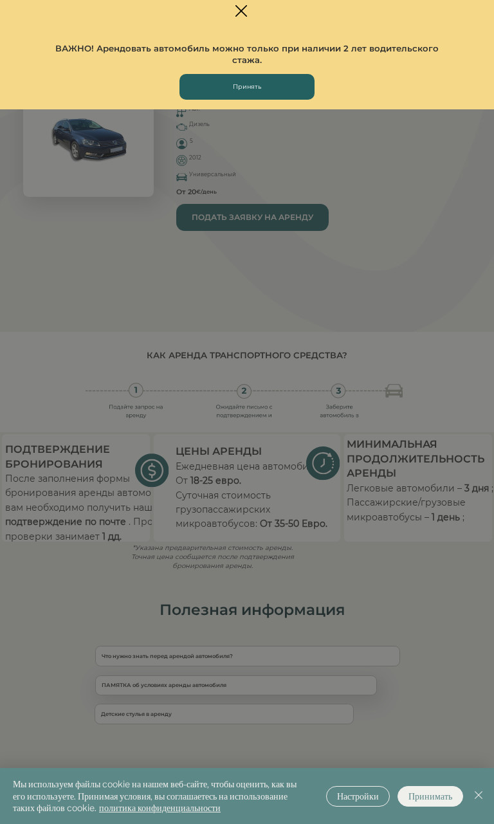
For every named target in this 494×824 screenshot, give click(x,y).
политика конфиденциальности (160, 807)
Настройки (358, 796)
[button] (241, 11)
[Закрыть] (478, 796)
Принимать (430, 796)
